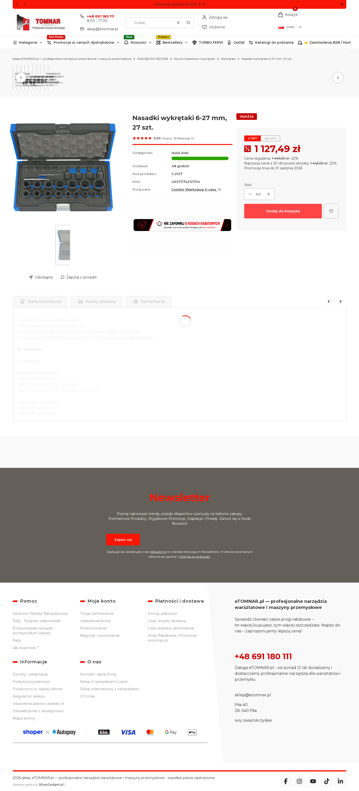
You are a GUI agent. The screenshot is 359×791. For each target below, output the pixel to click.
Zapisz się (123, 540)
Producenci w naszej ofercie (37, 689)
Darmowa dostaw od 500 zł (178, 4)
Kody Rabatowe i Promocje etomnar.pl (172, 638)
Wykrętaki (228, 59)
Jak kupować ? (26, 648)
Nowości (138, 42)
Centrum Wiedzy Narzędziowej (40, 613)
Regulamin (158, 552)
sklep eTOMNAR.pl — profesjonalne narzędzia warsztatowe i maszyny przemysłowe (72, 59)
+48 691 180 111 (100, 16)
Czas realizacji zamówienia (171, 628)
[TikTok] (327, 781)
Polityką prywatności (195, 556)
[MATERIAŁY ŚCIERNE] (37, 81)
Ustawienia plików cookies (37, 703)
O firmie (87, 696)
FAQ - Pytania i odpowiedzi (37, 621)
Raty (17, 640)
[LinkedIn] (340, 781)
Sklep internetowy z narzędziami (109, 689)
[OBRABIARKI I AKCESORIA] (14, 80)
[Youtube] (313, 781)
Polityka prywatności (31, 681)
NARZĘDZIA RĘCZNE (152, 59)
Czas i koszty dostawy (167, 621)
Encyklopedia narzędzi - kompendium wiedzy (34, 630)
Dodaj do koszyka (283, 211)
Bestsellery (172, 42)
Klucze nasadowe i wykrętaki (194, 59)
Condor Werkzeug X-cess (194, 189)
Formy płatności (162, 613)
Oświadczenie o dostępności (38, 711)
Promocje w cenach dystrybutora (83, 42)
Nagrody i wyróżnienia (99, 635)
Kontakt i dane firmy (98, 674)
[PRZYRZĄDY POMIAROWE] (26, 83)
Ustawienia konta (95, 621)
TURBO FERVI (211, 42)
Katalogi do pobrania (274, 42)
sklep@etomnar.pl (102, 29)
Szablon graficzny (38, 784)
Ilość (248, 185)
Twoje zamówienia (96, 613)
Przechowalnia (93, 628)
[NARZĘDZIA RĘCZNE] (30, 81)
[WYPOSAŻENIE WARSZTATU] (18, 83)
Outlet (239, 42)
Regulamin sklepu (29, 696)
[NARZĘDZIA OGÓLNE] (33, 81)
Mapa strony (24, 718)
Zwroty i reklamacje (30, 674)
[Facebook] (286, 781)
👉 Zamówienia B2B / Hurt (327, 42)
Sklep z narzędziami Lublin (104, 681)
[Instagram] (299, 781)
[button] (342, 4)
